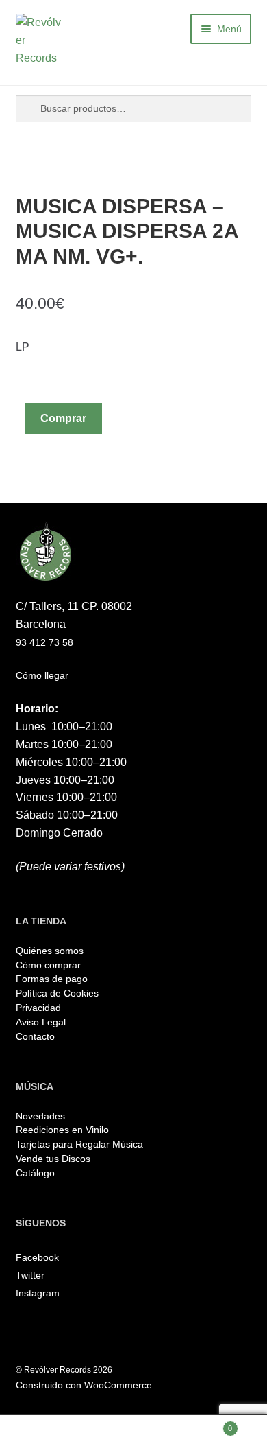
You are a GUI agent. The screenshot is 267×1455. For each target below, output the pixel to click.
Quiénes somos (50, 950)
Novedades (40, 1115)
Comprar (63, 418)
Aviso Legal (41, 1021)
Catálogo (35, 1172)
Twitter (30, 1275)
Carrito (205, 1424)
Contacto (35, 1036)
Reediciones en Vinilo (62, 1129)
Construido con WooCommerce (84, 1385)
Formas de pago (52, 978)
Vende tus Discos (53, 1158)
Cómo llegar (42, 675)
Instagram (38, 1293)
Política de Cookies (57, 993)
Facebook (37, 1257)
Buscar (133, 1435)
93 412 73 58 (44, 642)
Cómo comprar (48, 964)
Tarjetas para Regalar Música (79, 1144)
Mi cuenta (44, 1435)
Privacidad (38, 1007)
